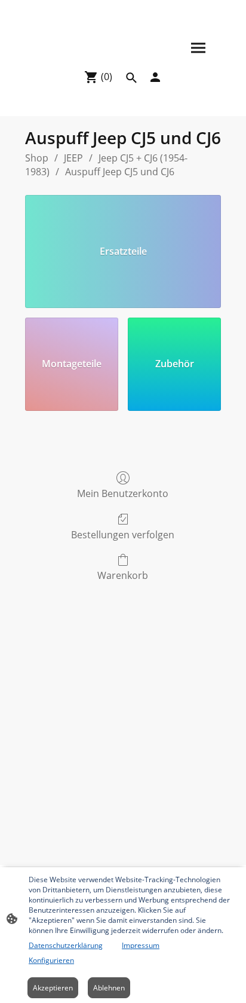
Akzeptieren (53, 988)
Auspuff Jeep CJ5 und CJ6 (119, 171)
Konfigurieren (51, 960)
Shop (36, 157)
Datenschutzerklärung (66, 945)
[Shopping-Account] (155, 77)
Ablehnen (109, 988)
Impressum (140, 945)
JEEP (73, 157)
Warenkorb (122, 575)
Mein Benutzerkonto (122, 493)
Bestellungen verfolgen (122, 534)
